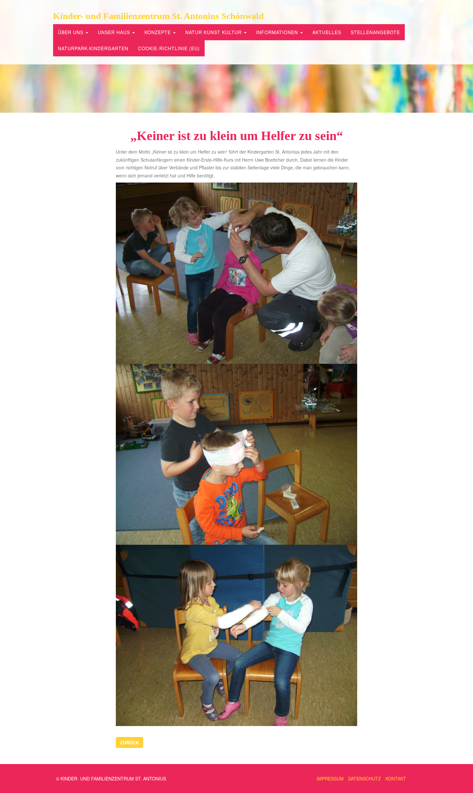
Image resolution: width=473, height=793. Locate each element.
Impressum (330, 778)
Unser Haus (115, 32)
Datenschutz (364, 778)
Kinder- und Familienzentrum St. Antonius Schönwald (158, 16)
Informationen (278, 32)
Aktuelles (326, 32)
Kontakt (395, 778)
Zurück (129, 742)
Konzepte (158, 32)
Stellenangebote (375, 32)
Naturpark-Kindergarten (93, 48)
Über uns (71, 32)
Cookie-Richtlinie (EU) (169, 48)
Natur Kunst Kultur (214, 32)
